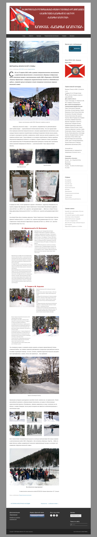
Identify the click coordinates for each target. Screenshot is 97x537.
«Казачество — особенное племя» (50, 503)
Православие (68, 197)
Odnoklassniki (54, 515)
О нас (24, 35)
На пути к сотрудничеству (71, 220)
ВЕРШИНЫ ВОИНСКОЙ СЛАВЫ (22, 66)
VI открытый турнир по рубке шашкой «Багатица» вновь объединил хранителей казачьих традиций (74, 217)
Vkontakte (51, 515)
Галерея (64, 35)
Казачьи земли (68, 185)
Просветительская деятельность (73, 199)
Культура (39, 35)
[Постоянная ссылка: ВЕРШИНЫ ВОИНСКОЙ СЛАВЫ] (34, 52)
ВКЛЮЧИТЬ (77, 48)
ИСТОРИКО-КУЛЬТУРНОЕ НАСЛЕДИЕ (20, 503)
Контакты (72, 35)
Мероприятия (68, 191)
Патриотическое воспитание (52, 35)
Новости (31, 35)
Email (57, 515)
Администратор (31, 69)
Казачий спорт (68, 183)
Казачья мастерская (70, 187)
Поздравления (68, 195)
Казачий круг (68, 181)
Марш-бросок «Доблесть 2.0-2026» (73, 226)
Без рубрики (68, 180)
